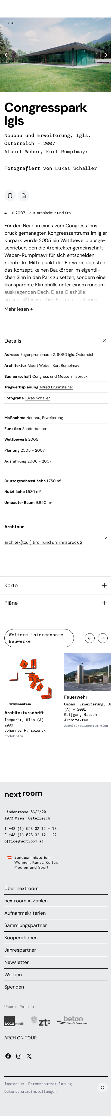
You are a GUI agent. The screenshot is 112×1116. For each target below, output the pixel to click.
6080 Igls (65, 354)
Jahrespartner (20, 950)
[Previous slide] (7, 55)
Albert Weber (22, 151)
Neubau (33, 417)
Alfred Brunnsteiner (56, 387)
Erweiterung (52, 417)
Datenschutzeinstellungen (30, 1091)
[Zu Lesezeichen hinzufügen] (10, 195)
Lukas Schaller (76, 168)
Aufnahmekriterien (25, 913)
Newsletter (16, 962)
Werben (13, 974)
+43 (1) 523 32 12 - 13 (33, 828)
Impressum (14, 1083)
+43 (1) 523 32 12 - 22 (33, 834)
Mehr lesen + (56, 295)
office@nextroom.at (23, 841)
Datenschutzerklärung (50, 1083)
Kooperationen (21, 937)
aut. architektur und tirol (50, 212)
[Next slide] (105, 55)
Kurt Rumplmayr (67, 151)
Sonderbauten (34, 428)
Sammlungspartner (25, 925)
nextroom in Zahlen (26, 900)
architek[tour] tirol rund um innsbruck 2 (43, 542)
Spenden (14, 987)
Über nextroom (21, 888)
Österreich (85, 354)
